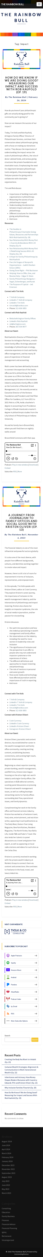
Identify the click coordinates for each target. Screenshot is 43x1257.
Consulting (6, 1208)
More (20, 471)
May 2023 (5, 1189)
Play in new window (20, 464)
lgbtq (4, 1232)
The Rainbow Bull (17, 97)
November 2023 (8, 1169)
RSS (14, 471)
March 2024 (6, 1153)
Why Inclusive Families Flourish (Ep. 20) (20, 1087)
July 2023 (5, 1181)
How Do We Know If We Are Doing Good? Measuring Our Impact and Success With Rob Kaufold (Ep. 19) (21, 85)
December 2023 (8, 1165)
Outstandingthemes (21, 1254)
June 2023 (6, 1185)
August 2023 (7, 1177)
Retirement (6, 1236)
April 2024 (6, 1149)
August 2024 (7, 1141)
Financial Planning (9, 1228)
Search (7, 1035)
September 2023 (8, 1173)
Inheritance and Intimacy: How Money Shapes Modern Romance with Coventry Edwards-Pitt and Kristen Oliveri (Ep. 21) (21, 1080)
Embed (7, 468)
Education (6, 1212)
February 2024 (7, 1157)
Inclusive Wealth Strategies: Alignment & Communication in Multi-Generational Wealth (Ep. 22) (21, 1070)
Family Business (8, 1216)
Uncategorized (8, 1240)
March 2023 (6, 1193)
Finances (5, 1220)
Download (33, 464)
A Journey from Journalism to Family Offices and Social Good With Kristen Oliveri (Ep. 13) (22, 522)
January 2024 (7, 1161)
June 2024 (6, 1145)
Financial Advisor (9, 1224)
